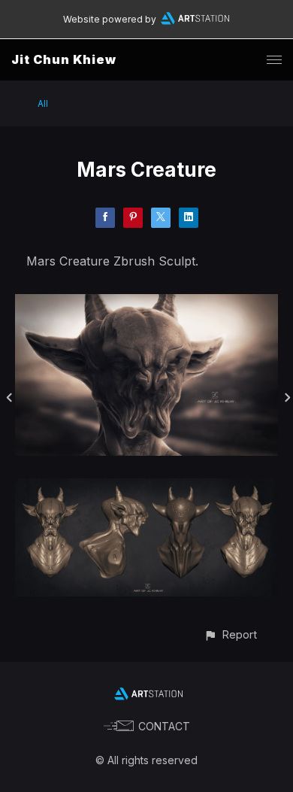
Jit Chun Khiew (63, 59)
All (43, 103)
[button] (230, 634)
